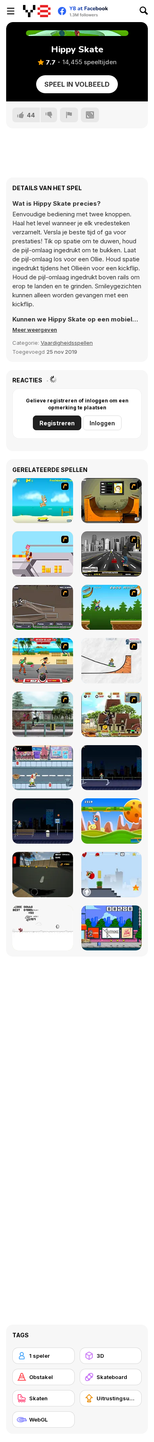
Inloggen (102, 423)
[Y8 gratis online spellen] (37, 11)
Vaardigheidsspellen (67, 342)
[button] (34, 329)
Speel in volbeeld (77, 84)
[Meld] (69, 115)
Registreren (57, 423)
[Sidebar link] (10, 11)
